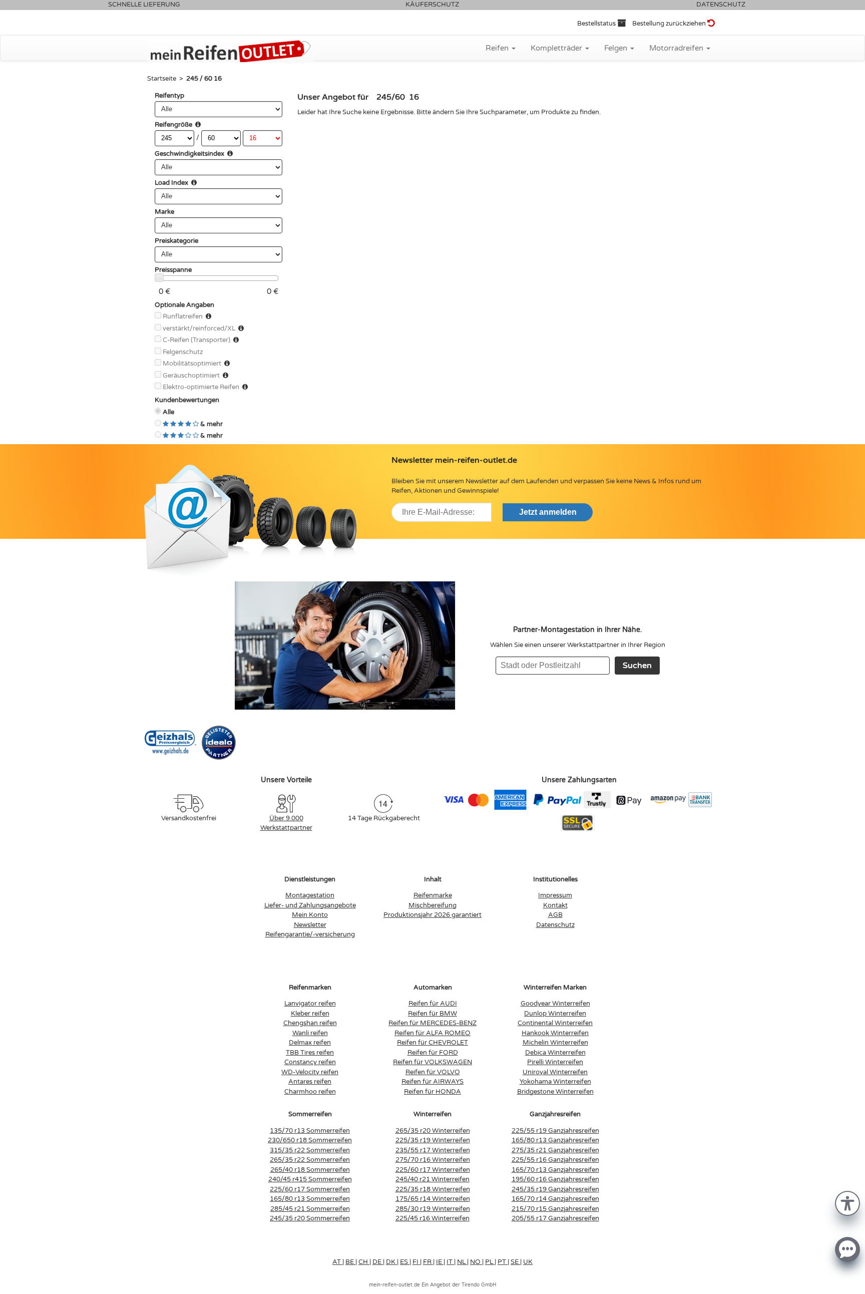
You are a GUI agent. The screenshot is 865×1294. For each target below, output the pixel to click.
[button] (847, 1202)
